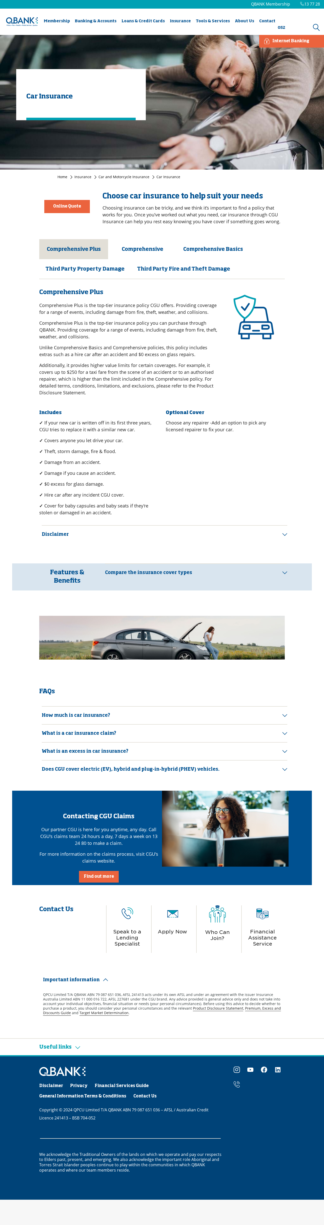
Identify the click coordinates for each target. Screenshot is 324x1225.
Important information (71, 980)
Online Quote (67, 207)
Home (62, 176)
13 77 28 (312, 4)
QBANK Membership (270, 4)
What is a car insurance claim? (79, 733)
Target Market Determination (104, 1012)
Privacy (79, 1086)
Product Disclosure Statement (218, 1008)
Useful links (56, 1047)
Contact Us (145, 1096)
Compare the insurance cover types (148, 572)
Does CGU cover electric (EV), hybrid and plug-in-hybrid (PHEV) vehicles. (130, 769)
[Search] (316, 27)
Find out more (99, 877)
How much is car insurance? (76, 715)
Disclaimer (55, 534)
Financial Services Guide (122, 1086)
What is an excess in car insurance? (85, 751)
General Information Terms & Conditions (82, 1096)
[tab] (164, 534)
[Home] (62, 1072)
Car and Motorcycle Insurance (123, 176)
